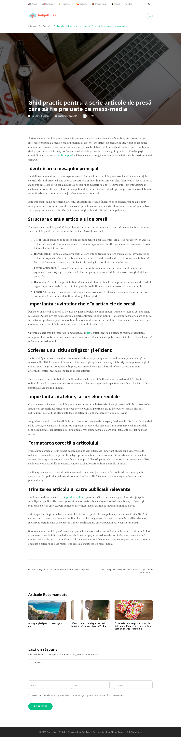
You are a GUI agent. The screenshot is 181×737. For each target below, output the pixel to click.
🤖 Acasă (32, 3)
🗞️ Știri (128, 3)
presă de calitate (75, 497)
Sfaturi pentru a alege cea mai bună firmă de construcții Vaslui (88, 625)
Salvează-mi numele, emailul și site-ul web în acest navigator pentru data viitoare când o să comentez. (78, 695)
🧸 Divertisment (99, 3)
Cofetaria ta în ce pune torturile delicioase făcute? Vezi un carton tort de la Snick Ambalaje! (133, 626)
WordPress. (136, 732)
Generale (45, 116)
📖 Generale (47, 3)
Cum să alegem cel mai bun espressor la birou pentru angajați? (60, 569)
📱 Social (115, 3)
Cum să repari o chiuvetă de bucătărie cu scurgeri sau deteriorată (125, 571)
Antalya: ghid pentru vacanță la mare (45, 625)
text (89, 333)
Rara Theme (112, 732)
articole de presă (63, 155)
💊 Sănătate (81, 3)
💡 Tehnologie (64, 3)
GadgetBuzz (52, 732)
